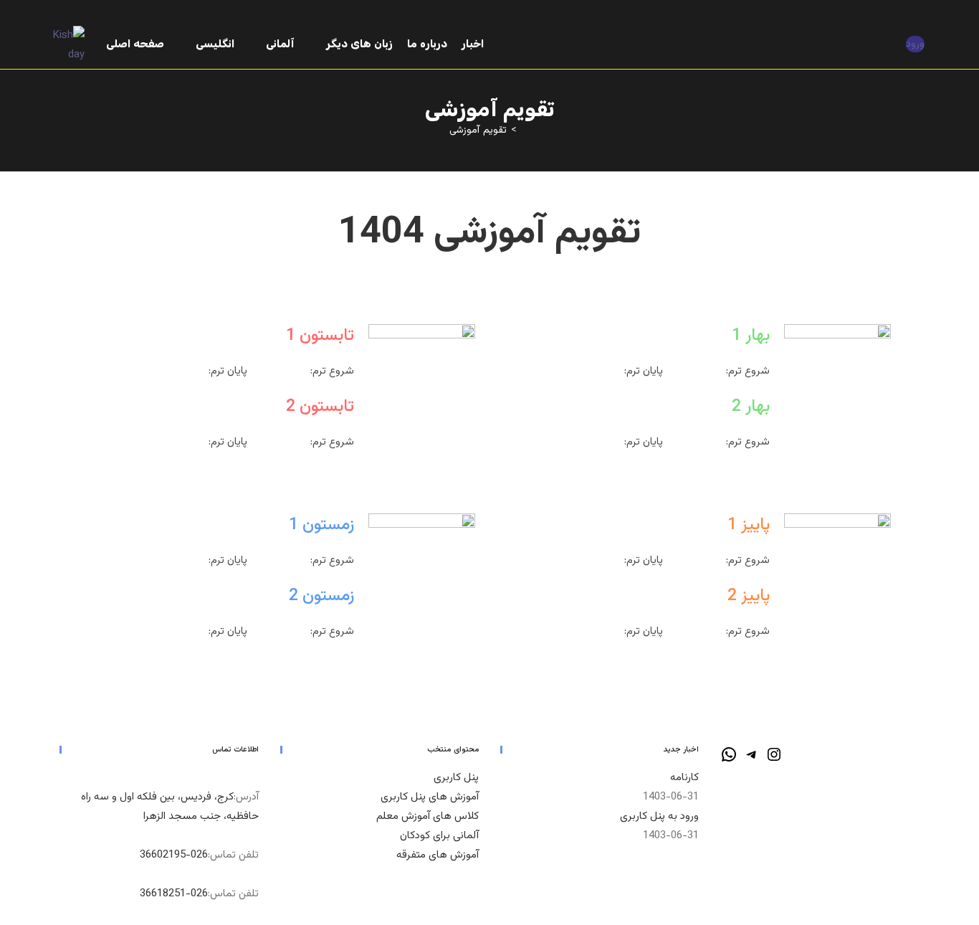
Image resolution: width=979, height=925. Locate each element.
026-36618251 (174, 894)
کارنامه (684, 777)
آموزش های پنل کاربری (430, 797)
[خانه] (525, 130)
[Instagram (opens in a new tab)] (910, 14)
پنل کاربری (456, 777)
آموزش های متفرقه (437, 855)
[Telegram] (751, 760)
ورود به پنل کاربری (659, 816)
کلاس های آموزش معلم (427, 816)
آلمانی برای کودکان (439, 835)
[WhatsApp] (728, 760)
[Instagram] (774, 760)
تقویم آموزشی (478, 130)
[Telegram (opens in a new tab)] (924, 14)
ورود (915, 44)
